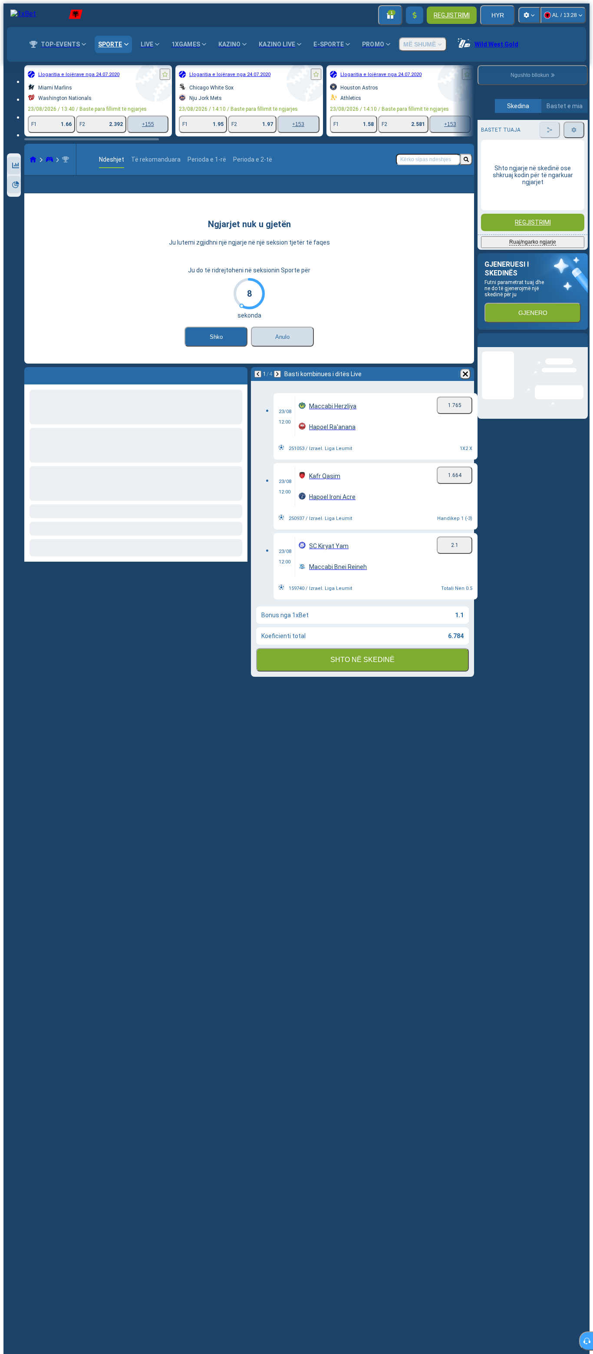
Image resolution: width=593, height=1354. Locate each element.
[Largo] (465, 388)
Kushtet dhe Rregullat (547, 251)
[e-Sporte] (49, 159)
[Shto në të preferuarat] (165, 74)
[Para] (277, 387)
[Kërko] (466, 159)
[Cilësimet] (529, 15)
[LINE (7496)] (33, 159)
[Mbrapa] (257, 387)
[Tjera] (445, 191)
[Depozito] (414, 15)
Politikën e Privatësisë (503, 257)
